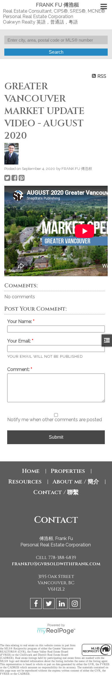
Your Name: (20, 321)
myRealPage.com (56, 631)
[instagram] (75, 604)
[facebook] (36, 604)
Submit (56, 437)
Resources (25, 481)
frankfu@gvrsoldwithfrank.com (56, 564)
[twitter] (49, 604)
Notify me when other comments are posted (54, 419)
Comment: (19, 369)
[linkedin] (62, 604)
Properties (68, 471)
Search (56, 52)
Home (31, 471)
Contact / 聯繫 (56, 492)
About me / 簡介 (76, 481)
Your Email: (19, 341)
